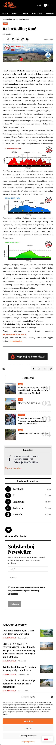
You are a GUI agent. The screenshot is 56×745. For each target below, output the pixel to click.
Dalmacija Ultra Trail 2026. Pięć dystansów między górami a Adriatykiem (19, 683)
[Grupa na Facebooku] (8, 530)
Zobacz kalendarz (13, 468)
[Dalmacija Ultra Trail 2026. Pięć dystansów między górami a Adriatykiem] (46, 683)
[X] (28, 495)
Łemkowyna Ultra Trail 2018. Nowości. (33, 433)
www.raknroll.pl (15, 340)
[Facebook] (28, 489)
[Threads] (28, 514)
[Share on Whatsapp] (17, 39)
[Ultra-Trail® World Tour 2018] (10, 404)
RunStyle (21, 415)
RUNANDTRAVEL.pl (9, 638)
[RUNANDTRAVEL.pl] (10, 5)
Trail (5, 23)
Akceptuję (28, 721)
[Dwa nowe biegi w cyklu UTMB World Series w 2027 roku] (46, 633)
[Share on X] (13, 39)
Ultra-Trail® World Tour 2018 (29, 403)
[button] (52, 696)
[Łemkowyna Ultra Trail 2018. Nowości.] (10, 434)
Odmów (28, 728)
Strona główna (8, 19)
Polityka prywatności (28, 741)
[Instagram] (28, 502)
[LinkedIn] (28, 508)
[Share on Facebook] (8, 39)
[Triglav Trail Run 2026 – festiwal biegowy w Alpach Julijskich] (46, 669)
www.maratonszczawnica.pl (14, 334)
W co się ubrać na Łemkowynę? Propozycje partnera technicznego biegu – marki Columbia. (32, 421)
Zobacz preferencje (28, 735)
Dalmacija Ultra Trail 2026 (26, 462)
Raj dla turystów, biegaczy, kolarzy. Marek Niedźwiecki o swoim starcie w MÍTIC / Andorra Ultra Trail (33, 390)
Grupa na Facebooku (16, 536)
